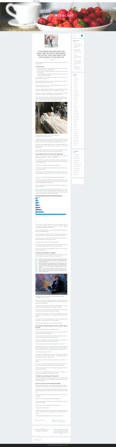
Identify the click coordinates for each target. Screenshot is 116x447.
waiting (64, 421)
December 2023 (76, 113)
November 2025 (76, 79)
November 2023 (76, 115)
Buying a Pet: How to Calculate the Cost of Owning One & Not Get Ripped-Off (41, 429)
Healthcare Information (41, 420)
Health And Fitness (77, 158)
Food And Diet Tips (77, 156)
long (63, 420)
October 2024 (76, 93)
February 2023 (76, 131)
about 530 (50, 346)
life (61, 420)
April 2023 (75, 127)
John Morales (55, 59)
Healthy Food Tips (76, 166)
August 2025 (76, 81)
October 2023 (76, 117)
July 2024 (75, 99)
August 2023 (76, 121)
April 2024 (75, 105)
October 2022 (76, 139)
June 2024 (75, 101)
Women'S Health (76, 174)
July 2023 (75, 123)
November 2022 (76, 137)
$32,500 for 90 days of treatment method (46, 357)
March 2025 (75, 89)
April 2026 (75, 77)
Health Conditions (76, 160)
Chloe (57, 420)
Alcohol (54, 420)
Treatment (58, 421)
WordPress (60, 445)
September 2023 (76, 119)
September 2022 (76, 141)
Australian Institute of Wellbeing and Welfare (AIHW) (58, 173)
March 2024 (75, 107)
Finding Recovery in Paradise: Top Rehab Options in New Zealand (77, 67)
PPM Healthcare (36, 1)
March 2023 (75, 129)
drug (59, 420)
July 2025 (75, 83)
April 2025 (75, 87)
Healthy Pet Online (77, 168)
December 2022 (76, 135)
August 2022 (76, 143)
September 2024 (76, 95)
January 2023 (76, 133)
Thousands (54, 421)
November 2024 (76, 91)
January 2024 (76, 111)
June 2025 (75, 85)
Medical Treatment (77, 170)
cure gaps (60, 248)
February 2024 (76, 109)
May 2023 (75, 125)
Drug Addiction (76, 154)
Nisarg (67, 445)
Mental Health (76, 172)
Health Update (76, 162)
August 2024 (76, 97)
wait (61, 421)
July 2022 (75, 145)
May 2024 (75, 103)
